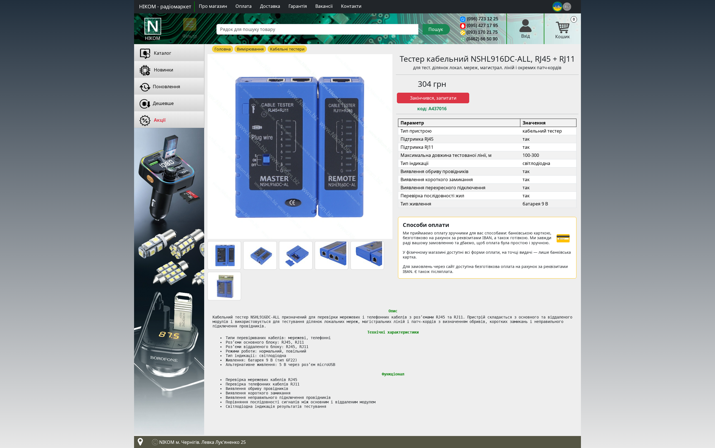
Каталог (162, 53)
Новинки (163, 70)
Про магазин (213, 6)
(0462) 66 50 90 (482, 39)
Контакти (351, 6)
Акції (159, 120)
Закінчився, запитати (433, 98)
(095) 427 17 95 (482, 25)
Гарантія (298, 6)
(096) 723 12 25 (482, 18)
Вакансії (324, 6)
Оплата (243, 6)
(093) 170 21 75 (482, 32)
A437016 (437, 108)
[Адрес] (139, 443)
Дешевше (163, 103)
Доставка (270, 6)
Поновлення (166, 86)
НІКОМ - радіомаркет (165, 6)
